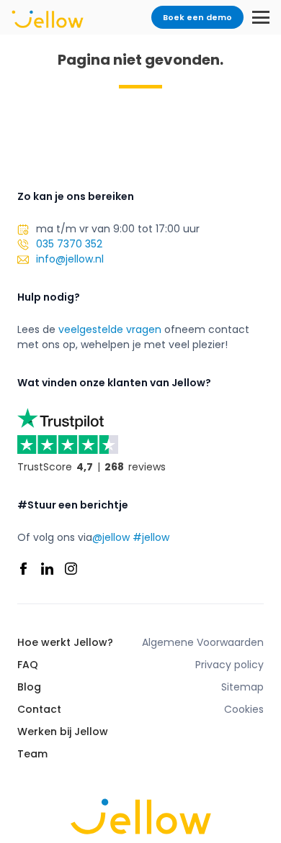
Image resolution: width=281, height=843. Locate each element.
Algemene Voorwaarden (203, 642)
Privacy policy (229, 664)
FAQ (27, 664)
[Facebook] (23, 568)
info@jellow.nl (70, 259)
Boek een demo (197, 17)
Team (32, 754)
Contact (39, 709)
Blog (29, 687)
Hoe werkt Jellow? (65, 642)
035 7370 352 (69, 244)
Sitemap (242, 687)
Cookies (244, 709)
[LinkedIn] (47, 568)
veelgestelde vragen (109, 329)
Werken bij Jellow (62, 731)
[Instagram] (71, 568)
